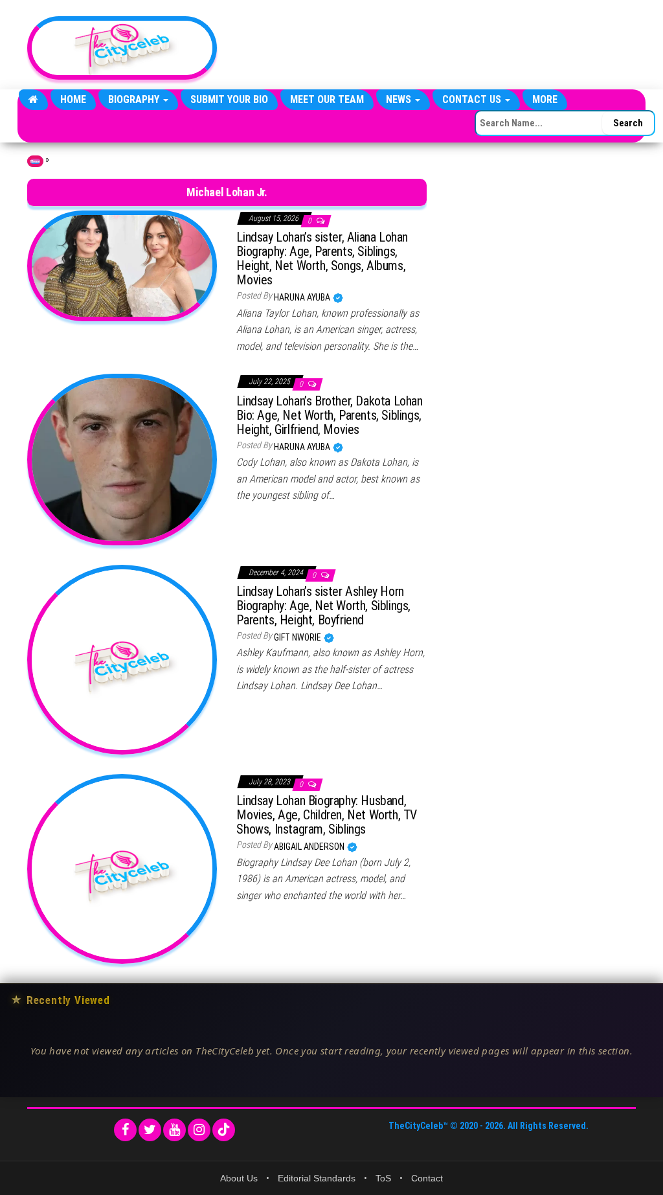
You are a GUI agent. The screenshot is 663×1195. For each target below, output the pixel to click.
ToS (383, 1178)
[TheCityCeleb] (33, 99)
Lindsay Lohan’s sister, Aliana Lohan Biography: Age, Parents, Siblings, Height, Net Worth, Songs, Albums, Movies (322, 258)
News (400, 99)
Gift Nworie (298, 637)
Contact (427, 1178)
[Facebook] (125, 1130)
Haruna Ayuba (303, 297)
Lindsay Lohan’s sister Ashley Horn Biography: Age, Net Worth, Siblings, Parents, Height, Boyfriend (323, 606)
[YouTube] (174, 1130)
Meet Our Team (327, 99)
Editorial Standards (316, 1178)
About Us (239, 1178)
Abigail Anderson (310, 846)
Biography (135, 99)
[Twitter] (150, 1130)
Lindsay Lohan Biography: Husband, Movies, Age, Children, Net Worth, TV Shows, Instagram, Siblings (326, 815)
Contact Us (473, 99)
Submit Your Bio (229, 99)
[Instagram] (199, 1130)
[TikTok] (223, 1130)
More (544, 99)
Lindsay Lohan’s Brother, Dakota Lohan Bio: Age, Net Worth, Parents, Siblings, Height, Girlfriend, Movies (329, 415)
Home (73, 99)
